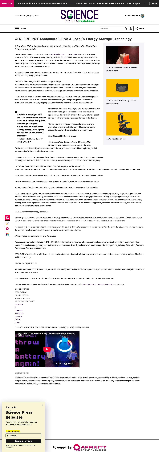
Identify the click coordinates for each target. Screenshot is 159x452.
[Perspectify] (7, 223)
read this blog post (104, 284)
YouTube (18, 316)
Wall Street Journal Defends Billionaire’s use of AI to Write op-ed (108, 3)
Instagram (19, 313)
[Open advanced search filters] (130, 28)
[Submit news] (7, 218)
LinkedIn (18, 310)
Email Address (13, 431)
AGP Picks (7, 3)
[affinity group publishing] (7, 228)
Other (17, 322)
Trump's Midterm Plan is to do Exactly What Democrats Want (37, 3)
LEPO (63, 57)
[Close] (42, 405)
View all (153, 3)
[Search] (125, 28)
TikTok (17, 319)
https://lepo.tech (89, 284)
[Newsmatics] (7, 234)
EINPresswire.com (56, 54)
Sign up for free (23, 441)
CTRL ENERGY (74, 54)
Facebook (19, 304)
